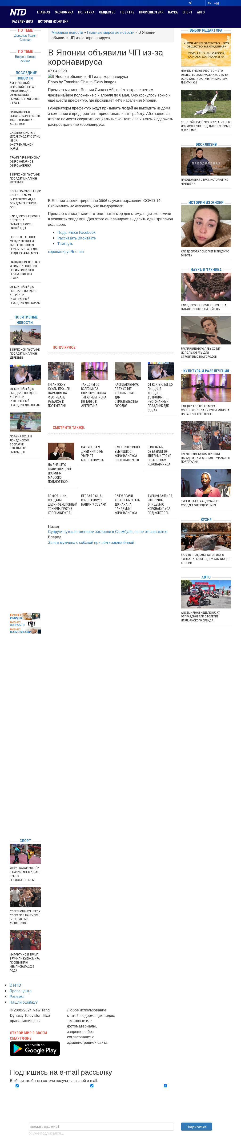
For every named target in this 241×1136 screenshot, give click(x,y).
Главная (43, 12)
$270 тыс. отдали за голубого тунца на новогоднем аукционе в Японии (205, 559)
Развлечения (22, 21)
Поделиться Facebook (76, 232)
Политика (86, 12)
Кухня (206, 519)
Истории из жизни (53, 21)
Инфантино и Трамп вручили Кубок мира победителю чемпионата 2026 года (25, 962)
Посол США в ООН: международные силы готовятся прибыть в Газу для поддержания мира (24, 245)
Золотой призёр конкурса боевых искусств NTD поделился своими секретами (205, 126)
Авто (201, 12)
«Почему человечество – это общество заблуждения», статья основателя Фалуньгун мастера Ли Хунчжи (205, 76)
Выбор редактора (206, 30)
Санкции (25, 39)
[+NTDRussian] (11, 813)
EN (209, 3)
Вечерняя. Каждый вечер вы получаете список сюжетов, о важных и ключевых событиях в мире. (44, 1094)
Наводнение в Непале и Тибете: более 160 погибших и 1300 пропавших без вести (25, 270)
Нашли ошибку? (23, 1002)
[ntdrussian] (11, 820)
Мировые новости (67, 32)
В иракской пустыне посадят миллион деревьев (25, 178)
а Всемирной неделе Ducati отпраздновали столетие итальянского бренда (201, 616)
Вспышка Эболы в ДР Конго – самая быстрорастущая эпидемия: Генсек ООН (25, 199)
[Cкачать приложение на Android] (35, 1053)
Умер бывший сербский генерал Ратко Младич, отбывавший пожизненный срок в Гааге (24, 93)
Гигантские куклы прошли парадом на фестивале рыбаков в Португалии (205, 458)
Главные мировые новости (110, 32)
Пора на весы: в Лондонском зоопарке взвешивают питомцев (21, 444)
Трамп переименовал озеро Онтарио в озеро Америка (25, 161)
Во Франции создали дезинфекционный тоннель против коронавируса (62, 504)
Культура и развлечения (206, 371)
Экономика (64, 12)
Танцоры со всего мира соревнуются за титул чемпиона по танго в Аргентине (205, 410)
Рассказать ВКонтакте (76, 238)
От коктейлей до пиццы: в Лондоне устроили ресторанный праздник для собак (160, 397)
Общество (107, 12)
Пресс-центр (20, 990)
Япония (77, 251)
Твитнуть (65, 243)
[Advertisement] (111, 163)
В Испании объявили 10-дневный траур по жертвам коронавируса (159, 455)
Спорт (187, 12)
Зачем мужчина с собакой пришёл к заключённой (91, 542)
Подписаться (197, 1126)
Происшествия (151, 12)
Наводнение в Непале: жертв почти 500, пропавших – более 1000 (25, 118)
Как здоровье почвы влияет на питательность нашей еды (25, 222)
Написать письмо (82, 1047)
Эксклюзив (206, 144)
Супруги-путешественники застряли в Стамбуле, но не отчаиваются (107, 531)
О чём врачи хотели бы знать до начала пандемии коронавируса (127, 504)
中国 (216, 3)
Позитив (127, 12)
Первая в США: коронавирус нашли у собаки (93, 500)
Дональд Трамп (25, 35)
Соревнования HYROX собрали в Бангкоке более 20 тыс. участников (25, 917)
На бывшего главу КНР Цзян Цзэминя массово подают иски (59, 473)
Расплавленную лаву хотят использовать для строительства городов (201, 352)
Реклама (16, 996)
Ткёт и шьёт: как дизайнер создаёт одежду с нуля (200, 503)
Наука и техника (206, 270)
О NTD (15, 985)
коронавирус (59, 251)
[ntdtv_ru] (11, 827)
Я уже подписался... (46, 1133)
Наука (173, 12)
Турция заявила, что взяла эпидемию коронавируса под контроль (160, 504)
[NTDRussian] (11, 792)
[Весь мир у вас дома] (11, 799)
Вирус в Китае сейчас (25, 58)
